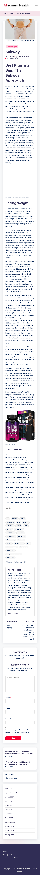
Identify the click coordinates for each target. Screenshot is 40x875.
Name (8, 697)
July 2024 (8, 801)
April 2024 (8, 810)
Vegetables (23, 547)
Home (4, 13)
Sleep (28, 543)
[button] (13, 614)
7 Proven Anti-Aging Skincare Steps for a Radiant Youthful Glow (19, 763)
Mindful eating (11, 540)
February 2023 (10, 822)
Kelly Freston (15, 569)
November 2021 (10, 830)
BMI (8, 518)
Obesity (9, 543)
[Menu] (36, 5)
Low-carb (21, 533)
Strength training (11, 547)
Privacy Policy (8, 855)
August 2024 (9, 797)
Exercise (25, 522)
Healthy (9, 529)
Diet (18, 522)
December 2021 (10, 826)
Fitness (19, 525)
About (5, 851)
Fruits (25, 525)
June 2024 (8, 805)
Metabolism (21, 536)
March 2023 (9, 818)
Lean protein (10, 533)
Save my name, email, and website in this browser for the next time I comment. (19, 731)
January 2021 (9, 835)
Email (8, 708)
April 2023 (8, 814)
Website (8, 719)
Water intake (10, 550)
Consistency (10, 522)
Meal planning (11, 536)
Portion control (19, 543)
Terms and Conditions (11, 858)
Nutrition (20, 540)
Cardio (23, 518)
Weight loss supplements (14, 554)
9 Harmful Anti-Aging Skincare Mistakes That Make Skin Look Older (19, 752)
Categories (9, 775)
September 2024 (11, 793)
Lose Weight (28, 13)
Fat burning (10, 525)
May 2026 (8, 789)
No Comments (13, 58)
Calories (14, 518)
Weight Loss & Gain (16, 13)
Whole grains (10, 557)
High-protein (19, 529)
